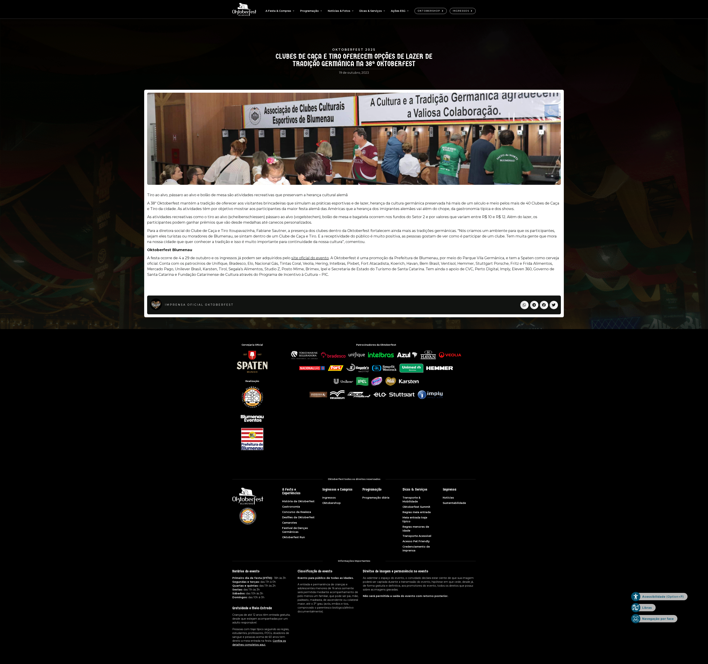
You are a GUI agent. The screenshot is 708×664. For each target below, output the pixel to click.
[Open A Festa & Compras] (293, 11)
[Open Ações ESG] (408, 11)
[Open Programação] (321, 11)
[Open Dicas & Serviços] (384, 11)
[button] (524, 305)
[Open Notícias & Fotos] (352, 11)
